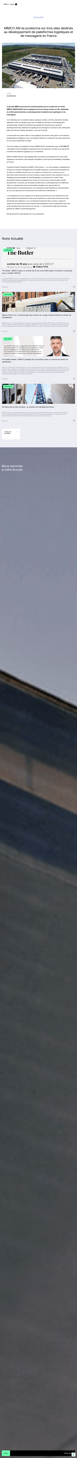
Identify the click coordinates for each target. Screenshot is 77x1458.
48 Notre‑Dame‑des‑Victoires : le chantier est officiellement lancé (28, 407)
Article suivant (68, 1453)
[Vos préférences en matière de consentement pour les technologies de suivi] (73, 1454)
